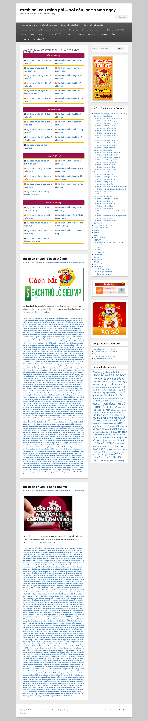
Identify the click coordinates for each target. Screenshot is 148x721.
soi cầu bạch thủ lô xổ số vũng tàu (58, 443)
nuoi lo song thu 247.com (70, 633)
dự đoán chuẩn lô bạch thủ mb (45, 258)
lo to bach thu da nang (70, 387)
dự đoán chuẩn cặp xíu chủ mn (107, 199)
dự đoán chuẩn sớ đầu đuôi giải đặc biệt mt (111, 189)
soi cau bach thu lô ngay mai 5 (56, 646)
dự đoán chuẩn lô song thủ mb (45, 486)
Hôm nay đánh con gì (108, 424)
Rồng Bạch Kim (103, 432)
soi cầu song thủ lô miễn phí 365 (59, 463)
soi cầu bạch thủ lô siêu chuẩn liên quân (66, 648)
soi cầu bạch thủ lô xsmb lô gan (63, 447)
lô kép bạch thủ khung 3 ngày (58, 384)
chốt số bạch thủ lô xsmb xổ (69, 360)
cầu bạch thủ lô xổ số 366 (31, 330)
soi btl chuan (33, 405)
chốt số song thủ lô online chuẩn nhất (52, 370)
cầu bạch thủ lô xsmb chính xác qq (54, 333)
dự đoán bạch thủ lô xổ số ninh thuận (50, 376)
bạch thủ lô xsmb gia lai (64, 554)
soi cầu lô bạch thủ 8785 (47, 453)
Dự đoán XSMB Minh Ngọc (104, 400)
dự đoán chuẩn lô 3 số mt (105, 184)
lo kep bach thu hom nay (40, 384)
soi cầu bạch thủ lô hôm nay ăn (61, 414)
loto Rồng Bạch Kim (75, 391)
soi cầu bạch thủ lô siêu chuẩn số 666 (54, 650)
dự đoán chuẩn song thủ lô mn (107, 220)
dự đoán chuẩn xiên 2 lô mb (106, 164)
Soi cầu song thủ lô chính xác (36, 455)
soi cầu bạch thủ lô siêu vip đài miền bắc (52, 654)
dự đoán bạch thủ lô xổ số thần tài (68, 606)
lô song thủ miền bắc (57, 617)
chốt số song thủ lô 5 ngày (34, 596)
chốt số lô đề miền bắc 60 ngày (49, 364)
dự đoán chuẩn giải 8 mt (105, 182)
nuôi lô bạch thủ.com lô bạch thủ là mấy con (48, 399)
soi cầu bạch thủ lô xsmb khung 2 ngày (39, 447)
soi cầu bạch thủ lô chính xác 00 (73, 635)
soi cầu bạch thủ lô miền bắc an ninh (45, 644)
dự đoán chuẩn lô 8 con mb (106, 147)
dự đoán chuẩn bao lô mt (105, 174)
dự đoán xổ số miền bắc (108, 405)
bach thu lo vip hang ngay (69, 324)
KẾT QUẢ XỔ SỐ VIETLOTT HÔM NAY (110, 242)
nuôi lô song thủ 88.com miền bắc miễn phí (48, 635)
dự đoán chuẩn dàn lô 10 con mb (108, 123)
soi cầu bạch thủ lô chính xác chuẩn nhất (64, 409)
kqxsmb (112, 426)
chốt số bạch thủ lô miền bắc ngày (34, 581)
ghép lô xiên (115, 423)
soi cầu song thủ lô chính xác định (45, 457)
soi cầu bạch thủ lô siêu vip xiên (49, 658)
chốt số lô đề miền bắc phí (68, 364)
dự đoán (98, 390)
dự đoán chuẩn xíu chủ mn (106, 218)
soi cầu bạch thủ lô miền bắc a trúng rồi (48, 416)
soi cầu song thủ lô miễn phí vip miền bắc (46, 466)
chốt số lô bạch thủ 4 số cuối (34, 592)
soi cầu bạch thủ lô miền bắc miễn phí (39, 418)
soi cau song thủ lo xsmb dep (41, 470)
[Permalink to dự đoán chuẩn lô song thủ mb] (47, 533)
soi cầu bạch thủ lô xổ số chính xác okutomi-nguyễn (62, 434)
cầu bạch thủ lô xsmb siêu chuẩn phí (52, 339)
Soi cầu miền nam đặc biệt (55, 30)
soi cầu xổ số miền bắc (107, 447)
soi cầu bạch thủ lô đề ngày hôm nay (45, 640)
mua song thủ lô (57, 631)
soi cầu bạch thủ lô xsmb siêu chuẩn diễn (39, 675)
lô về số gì (71, 389)
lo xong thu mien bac (72, 627)
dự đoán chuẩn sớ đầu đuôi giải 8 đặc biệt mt (112, 186)
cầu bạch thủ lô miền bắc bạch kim (71, 326)
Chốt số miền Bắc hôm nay (109, 376)
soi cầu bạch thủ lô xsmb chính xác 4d (46, 445)
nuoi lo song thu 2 (40, 633)
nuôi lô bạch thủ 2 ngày (67, 393)
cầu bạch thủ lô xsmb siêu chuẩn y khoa (43, 341)
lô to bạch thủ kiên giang (43, 389)
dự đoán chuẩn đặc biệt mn (106, 203)
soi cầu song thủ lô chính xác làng (68, 457)
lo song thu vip (67, 619)
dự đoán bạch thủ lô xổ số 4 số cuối (62, 374)
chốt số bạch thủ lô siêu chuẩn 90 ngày (39, 353)
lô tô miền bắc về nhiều (48, 623)
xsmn (112, 454)
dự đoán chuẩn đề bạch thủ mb (107, 135)
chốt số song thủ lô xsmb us (32, 372)
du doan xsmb (116, 384)
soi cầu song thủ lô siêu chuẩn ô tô (39, 468)
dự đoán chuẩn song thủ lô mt (107, 194)
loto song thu (37, 629)
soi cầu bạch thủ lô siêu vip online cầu (71, 428)
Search (121, 48)
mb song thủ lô (57, 629)
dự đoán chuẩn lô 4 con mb (106, 143)
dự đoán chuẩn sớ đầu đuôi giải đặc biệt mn (111, 215)
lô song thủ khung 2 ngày (46, 615)
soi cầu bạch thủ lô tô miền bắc (42, 432)
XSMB (24, 34)
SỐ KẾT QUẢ (39, 39)
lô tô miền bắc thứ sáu (32, 623)
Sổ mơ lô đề (73, 30)
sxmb (94, 451)
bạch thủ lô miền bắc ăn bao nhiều (45, 322)
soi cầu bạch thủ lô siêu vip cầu (58, 426)
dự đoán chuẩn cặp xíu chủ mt (107, 177)
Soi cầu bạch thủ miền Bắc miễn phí (67, 451)
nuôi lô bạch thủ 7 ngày (63, 395)
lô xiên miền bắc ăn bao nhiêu (65, 625)
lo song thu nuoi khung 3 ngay (52, 619)
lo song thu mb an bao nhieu (41, 617)
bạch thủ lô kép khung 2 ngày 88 (49, 320)
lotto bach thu (43, 393)
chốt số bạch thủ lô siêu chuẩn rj (63, 353)
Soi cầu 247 (60, 405)
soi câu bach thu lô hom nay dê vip (55, 642)
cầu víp (76, 571)
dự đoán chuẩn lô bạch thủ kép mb (108, 152)
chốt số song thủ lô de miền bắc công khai (49, 366)
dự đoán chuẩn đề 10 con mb (106, 133)
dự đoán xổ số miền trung (108, 422)
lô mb (70, 384)
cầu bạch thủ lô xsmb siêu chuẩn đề (60, 335)
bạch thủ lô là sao (66, 320)
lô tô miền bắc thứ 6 (50, 621)
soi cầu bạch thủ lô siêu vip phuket (34, 430)
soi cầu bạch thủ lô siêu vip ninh (48, 428)
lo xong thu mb (59, 627)
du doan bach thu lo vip (49, 372)
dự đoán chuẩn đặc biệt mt (106, 179)
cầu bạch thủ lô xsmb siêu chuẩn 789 (35, 335)
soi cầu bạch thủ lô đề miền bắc (50, 411)
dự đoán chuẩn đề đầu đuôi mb (107, 138)
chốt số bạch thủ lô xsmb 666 (34, 357)
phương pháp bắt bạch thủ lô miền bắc (35, 401)
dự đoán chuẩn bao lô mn (105, 201)
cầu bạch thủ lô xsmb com (75, 333)
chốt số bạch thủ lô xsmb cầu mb (49, 360)
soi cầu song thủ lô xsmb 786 (66, 692)
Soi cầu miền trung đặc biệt (32, 30)
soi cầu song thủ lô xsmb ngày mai (63, 470)
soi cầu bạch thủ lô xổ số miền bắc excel (58, 436)
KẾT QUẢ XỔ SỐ (54, 34)
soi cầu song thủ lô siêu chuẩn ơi (62, 468)
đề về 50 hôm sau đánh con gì (114, 461)
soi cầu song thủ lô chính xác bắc (58, 455)
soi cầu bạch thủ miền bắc (46, 451)
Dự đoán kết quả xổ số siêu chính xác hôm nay (109, 395)
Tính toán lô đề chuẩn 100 (91, 30)
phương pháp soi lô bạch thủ (59, 403)
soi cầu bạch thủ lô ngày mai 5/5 (45, 420)
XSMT (41, 34)
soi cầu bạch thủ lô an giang (57, 407)
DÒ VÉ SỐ (103, 34)
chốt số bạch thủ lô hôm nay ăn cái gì (54, 345)
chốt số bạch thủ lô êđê (33, 345)
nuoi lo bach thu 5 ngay (48, 395)
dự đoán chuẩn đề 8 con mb (106, 130)
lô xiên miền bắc (50, 625)
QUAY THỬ (26, 39)
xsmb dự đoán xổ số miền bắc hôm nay (111, 452)
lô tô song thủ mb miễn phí (65, 623)
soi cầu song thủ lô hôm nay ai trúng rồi (59, 459)
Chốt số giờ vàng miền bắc (106, 372)
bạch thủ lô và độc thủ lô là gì (51, 324)
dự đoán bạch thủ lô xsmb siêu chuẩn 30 (43, 382)
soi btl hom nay (43, 405)
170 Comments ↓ (78, 490)
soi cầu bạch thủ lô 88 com (38, 407)
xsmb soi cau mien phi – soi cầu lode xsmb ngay (68, 10)
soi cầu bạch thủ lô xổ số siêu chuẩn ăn (46, 669)
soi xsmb (122, 448)
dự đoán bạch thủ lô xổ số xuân (35, 378)
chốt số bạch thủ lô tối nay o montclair (47, 355)
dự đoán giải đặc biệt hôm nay (112, 390)
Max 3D (99, 247)
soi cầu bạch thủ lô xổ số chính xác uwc (42, 662)
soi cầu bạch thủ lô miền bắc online (63, 418)
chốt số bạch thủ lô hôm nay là (61, 347)
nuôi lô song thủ (28, 633)
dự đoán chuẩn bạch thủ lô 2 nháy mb (109, 118)
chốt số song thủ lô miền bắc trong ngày (56, 368)
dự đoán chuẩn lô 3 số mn (105, 208)
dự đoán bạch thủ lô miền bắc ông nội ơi (71, 372)
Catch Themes (123, 710)
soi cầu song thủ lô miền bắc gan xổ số (39, 461)
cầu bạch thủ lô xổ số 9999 (49, 330)
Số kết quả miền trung (104, 271)
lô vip (31, 625)
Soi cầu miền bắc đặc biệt (70, 25)
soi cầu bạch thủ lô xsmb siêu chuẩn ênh (55, 449)
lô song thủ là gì (77, 615)
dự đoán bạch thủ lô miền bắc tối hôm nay (36, 374)
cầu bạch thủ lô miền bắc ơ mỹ (33, 328)
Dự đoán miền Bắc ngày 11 (116, 398)
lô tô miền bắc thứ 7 (63, 621)
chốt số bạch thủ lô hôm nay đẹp (39, 347)
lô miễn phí (76, 384)
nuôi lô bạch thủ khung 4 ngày (70, 397)
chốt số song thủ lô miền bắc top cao (38, 598)
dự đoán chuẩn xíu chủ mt (105, 191)
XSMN (32, 34)
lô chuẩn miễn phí (32, 615)
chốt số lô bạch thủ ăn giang (46, 362)
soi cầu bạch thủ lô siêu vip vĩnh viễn (58, 430)
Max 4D (99, 250)
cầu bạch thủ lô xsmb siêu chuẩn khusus (54, 337)
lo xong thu (50, 627)
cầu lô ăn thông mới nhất (65, 341)
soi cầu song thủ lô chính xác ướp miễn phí (43, 683)
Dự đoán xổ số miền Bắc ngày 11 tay (112, 412)
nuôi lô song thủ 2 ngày (53, 633)
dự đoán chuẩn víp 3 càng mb (107, 162)
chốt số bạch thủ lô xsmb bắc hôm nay (57, 357)
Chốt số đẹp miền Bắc (109, 378)
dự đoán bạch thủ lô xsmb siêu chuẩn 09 (48, 380)
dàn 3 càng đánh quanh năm (101, 387)
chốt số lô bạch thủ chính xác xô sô (67, 362)
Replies (68, 696)
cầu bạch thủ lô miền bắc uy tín (54, 328)
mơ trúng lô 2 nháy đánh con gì (41, 631)
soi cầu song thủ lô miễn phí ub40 (65, 687)
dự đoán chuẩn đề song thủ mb (107, 140)
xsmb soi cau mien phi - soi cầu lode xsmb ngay (55, 262)
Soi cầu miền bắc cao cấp (93, 25)
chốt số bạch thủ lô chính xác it (46, 343)
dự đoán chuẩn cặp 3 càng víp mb (108, 121)
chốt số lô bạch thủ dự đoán (36, 594)
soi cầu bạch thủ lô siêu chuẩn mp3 (59, 422)
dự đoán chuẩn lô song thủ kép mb (108, 157)
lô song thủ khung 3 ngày (63, 615)
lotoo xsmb (34, 393)
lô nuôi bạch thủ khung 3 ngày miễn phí (50, 387)
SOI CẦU (91, 34)
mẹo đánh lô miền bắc (69, 629)
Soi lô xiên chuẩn (111, 449)
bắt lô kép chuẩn (78, 554)
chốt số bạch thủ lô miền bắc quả (51, 351)
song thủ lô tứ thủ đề (71, 472)
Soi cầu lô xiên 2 (111, 440)
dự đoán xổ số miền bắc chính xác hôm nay (108, 408)
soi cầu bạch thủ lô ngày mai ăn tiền (68, 420)
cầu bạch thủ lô (38, 326)
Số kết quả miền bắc (104, 269)
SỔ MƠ (113, 34)
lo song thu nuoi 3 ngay (34, 619)
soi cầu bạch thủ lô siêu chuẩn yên (45, 652)
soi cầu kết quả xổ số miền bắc (109, 438)
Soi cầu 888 (68, 405)
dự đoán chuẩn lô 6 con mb (106, 145)
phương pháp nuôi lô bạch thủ (39, 403)
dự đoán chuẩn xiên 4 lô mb (106, 169)
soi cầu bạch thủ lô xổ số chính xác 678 (66, 432)
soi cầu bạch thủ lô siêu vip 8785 (37, 426)
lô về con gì (63, 389)
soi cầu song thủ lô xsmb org (70, 694)
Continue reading (43, 312)
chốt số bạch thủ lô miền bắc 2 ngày (65, 349)
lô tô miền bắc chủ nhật (35, 621)
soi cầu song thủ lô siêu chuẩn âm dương (59, 689)
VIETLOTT (68, 34)
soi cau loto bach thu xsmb (64, 453)
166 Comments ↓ (78, 262)
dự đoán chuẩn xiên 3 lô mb (106, 167)
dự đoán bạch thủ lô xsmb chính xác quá (60, 378)
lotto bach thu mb (54, 393)
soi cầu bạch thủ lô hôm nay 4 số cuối (38, 414)
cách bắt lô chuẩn (29, 556)
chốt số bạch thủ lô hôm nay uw (42, 349)
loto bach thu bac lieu (33, 391)
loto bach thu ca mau (47, 391)
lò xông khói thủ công (39, 627)
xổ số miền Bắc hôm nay (107, 458)
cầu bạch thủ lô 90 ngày (51, 326)
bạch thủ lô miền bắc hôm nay (67, 322)
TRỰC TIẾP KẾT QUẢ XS (114, 30)
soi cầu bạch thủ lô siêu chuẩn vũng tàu (49, 424)
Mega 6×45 (100, 245)
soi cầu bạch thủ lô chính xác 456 (39, 409)
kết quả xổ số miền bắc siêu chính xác (109, 427)
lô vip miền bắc (39, 625)
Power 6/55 (100, 252)
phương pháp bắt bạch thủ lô (72, 399)
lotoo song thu (46, 629)
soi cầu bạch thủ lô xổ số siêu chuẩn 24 (67, 441)
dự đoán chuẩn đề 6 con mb (106, 128)
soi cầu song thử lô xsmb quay (44, 472)
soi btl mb (52, 405)
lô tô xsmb (55, 389)
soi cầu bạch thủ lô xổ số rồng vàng (42, 441)
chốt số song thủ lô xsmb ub (74, 370)
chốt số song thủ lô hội (71, 366)
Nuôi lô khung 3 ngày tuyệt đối (73, 631)
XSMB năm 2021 (101, 454)
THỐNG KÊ (80, 34)
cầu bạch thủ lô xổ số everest (68, 330)
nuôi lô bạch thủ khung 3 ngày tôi (49, 397)
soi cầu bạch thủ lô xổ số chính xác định (39, 660)
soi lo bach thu (59, 472)
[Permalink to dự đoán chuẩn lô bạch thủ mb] (53, 303)
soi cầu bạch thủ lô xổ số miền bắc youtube (53, 438)
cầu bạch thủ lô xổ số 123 (73, 328)
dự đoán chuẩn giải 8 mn (105, 206)
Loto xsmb (26, 393)
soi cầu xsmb (105, 442)
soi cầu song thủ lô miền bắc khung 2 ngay (66, 461)
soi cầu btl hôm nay (31, 453)
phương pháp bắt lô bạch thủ (58, 401)
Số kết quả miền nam (104, 274)
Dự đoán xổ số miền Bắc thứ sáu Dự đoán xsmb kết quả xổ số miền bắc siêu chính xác (108, 417)
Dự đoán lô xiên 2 (102, 398)
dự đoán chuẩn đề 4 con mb (106, 126)
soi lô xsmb (45, 696)
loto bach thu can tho (61, 391)
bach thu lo (73, 318)
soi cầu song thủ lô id (30, 685)
